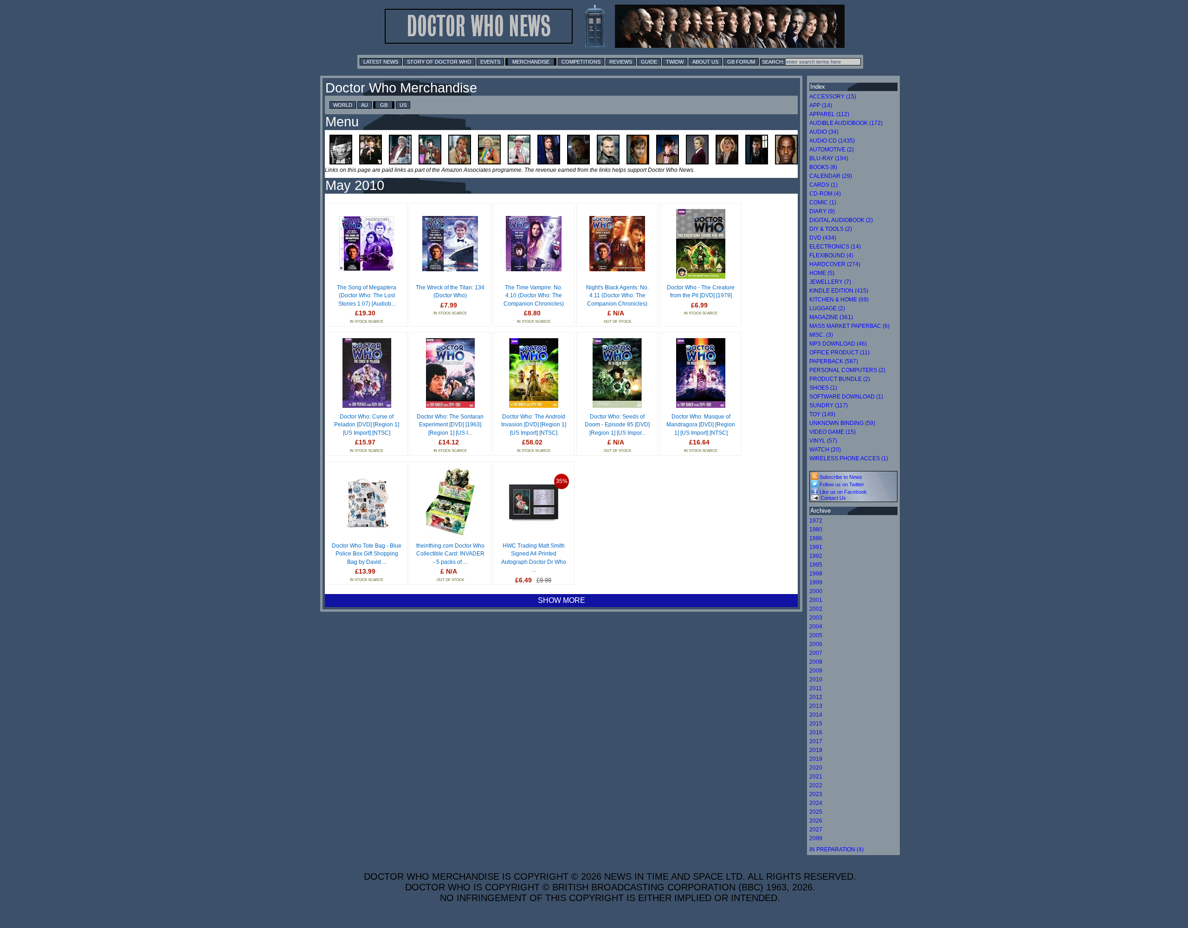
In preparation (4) (836, 849)
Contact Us (832, 498)
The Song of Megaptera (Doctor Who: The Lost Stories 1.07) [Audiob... (366, 295)
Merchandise (530, 62)
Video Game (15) (832, 432)
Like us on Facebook (842, 492)
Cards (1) (823, 185)
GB (383, 105)
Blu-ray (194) (828, 158)
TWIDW (675, 62)
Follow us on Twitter (841, 484)
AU (364, 105)
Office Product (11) (839, 352)
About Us (705, 62)
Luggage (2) (827, 308)
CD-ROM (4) (825, 193)
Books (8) (823, 167)
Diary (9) (822, 211)
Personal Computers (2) (847, 370)
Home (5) (821, 273)
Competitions (581, 62)
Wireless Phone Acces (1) (848, 458)
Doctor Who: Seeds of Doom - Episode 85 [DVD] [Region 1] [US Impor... (617, 424)
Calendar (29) (830, 176)
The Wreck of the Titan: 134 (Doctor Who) (450, 291)
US (403, 105)
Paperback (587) (833, 361)
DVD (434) (822, 238)
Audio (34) (824, 132)
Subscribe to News (840, 477)
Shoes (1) (823, 388)
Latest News (380, 62)
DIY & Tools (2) (830, 229)
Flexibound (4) (831, 255)
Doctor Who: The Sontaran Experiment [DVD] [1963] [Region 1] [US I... (450, 424)
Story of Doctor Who (439, 62)
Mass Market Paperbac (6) (849, 326)
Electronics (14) (835, 246)
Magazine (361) (831, 317)
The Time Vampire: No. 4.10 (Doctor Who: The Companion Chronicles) (534, 295)
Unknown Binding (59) (842, 423)
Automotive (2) (831, 149)
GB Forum (741, 62)
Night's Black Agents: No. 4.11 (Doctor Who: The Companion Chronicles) (617, 295)
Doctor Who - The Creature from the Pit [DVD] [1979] (701, 291)
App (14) (820, 105)
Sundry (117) (828, 405)
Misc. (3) (821, 335)
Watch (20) (825, 449)
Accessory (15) (832, 96)
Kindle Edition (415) (838, 291)
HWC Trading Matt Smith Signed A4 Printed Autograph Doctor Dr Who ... (533, 558)
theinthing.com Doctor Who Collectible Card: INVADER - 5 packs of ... (450, 553)
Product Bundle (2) (839, 379)
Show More (561, 600)
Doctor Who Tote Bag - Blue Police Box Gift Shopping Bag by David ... (366, 553)
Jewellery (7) (830, 282)
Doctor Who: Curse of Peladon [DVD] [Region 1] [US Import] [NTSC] (366, 424)
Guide (649, 62)
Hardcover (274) (834, 264)
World (342, 105)
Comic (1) (822, 202)
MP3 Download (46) (838, 343)
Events (490, 62)
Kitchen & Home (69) (839, 299)
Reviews (620, 62)
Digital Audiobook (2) (841, 220)
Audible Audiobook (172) (846, 123)
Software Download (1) (846, 396)
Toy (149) (822, 414)
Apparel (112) (829, 114)
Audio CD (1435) (832, 140)
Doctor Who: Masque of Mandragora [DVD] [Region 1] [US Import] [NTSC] (700, 424)
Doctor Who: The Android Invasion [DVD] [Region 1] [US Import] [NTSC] (533, 424)
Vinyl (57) (823, 441)
